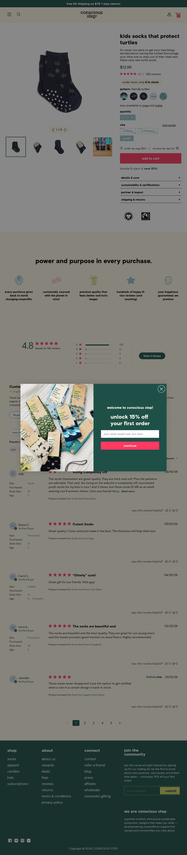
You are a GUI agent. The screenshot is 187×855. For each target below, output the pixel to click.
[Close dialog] (161, 389)
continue (130, 445)
